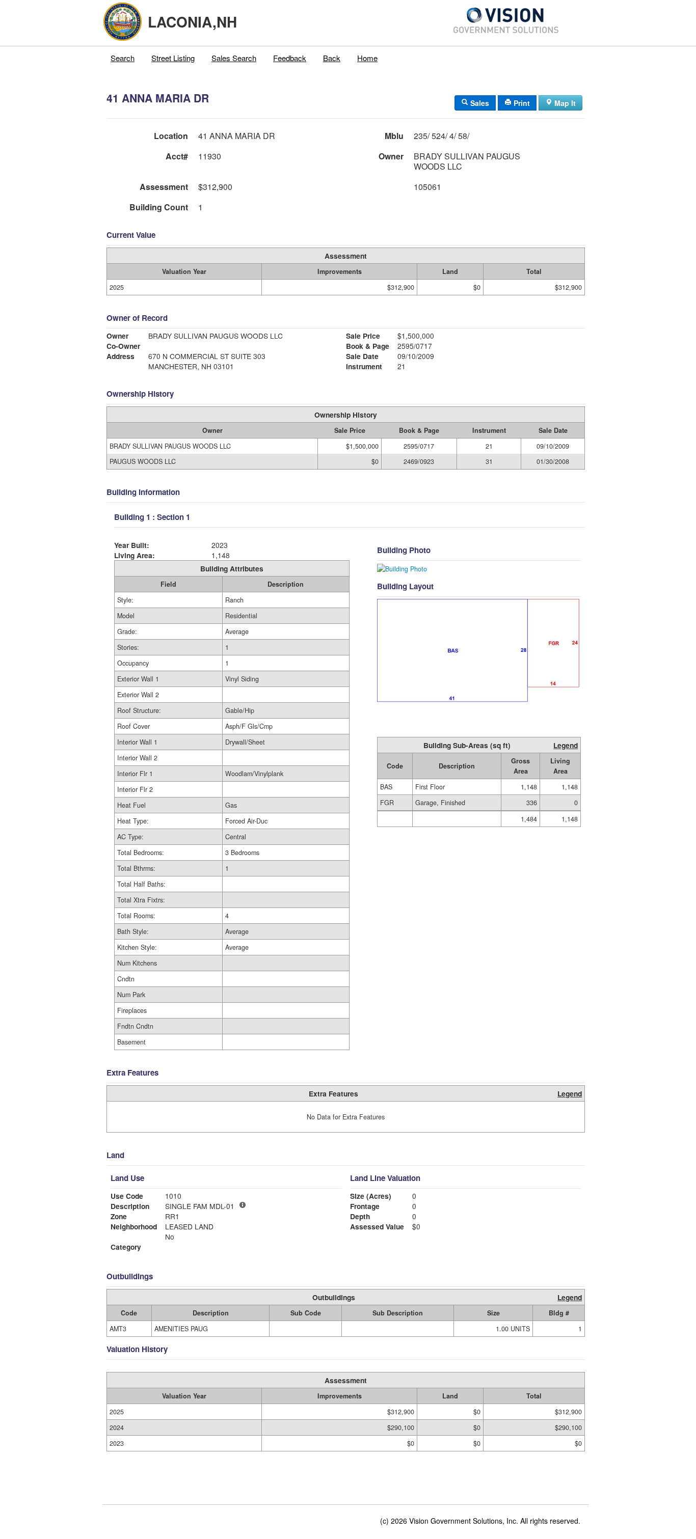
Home (367, 57)
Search (123, 57)
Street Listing (173, 57)
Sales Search (233, 57)
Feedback (289, 57)
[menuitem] (122, 58)
